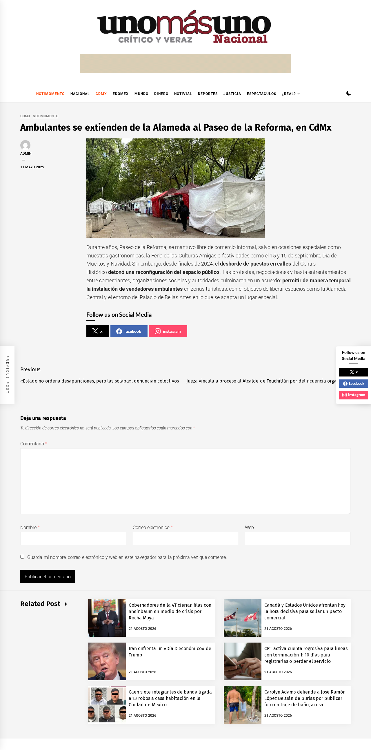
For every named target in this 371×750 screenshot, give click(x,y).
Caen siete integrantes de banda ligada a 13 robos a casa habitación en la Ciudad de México (170, 698)
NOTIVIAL (183, 94)
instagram (172, 331)
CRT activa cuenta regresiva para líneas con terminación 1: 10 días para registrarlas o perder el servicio (306, 655)
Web (249, 527)
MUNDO (141, 94)
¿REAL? (289, 94)
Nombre (30, 527)
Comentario (33, 444)
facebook (132, 331)
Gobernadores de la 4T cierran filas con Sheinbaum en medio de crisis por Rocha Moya (170, 611)
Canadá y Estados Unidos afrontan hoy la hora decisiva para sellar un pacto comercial (305, 611)
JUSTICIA (232, 94)
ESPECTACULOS (261, 94)
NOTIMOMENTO (50, 94)
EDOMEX (121, 94)
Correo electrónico (153, 527)
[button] (348, 94)
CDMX (101, 94)
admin (26, 153)
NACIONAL (80, 94)
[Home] (23, 94)
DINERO (161, 94)
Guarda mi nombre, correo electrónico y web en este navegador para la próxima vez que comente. (127, 557)
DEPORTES (208, 94)
